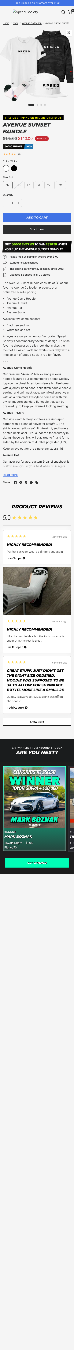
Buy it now (37, 229)
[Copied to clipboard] (36, 482)
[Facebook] (15, 482)
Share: (7, 482)
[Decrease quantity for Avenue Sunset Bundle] (6, 203)
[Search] (63, 12)
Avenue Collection (32, 23)
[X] (20, 482)
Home (6, 23)
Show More (37, 721)
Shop (15, 23)
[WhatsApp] (31, 482)
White (6, 168)
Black (14, 168)
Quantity (8, 194)
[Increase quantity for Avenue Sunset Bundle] (19, 203)
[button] (37, 863)
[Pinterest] (26, 482)
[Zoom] (69, 33)
